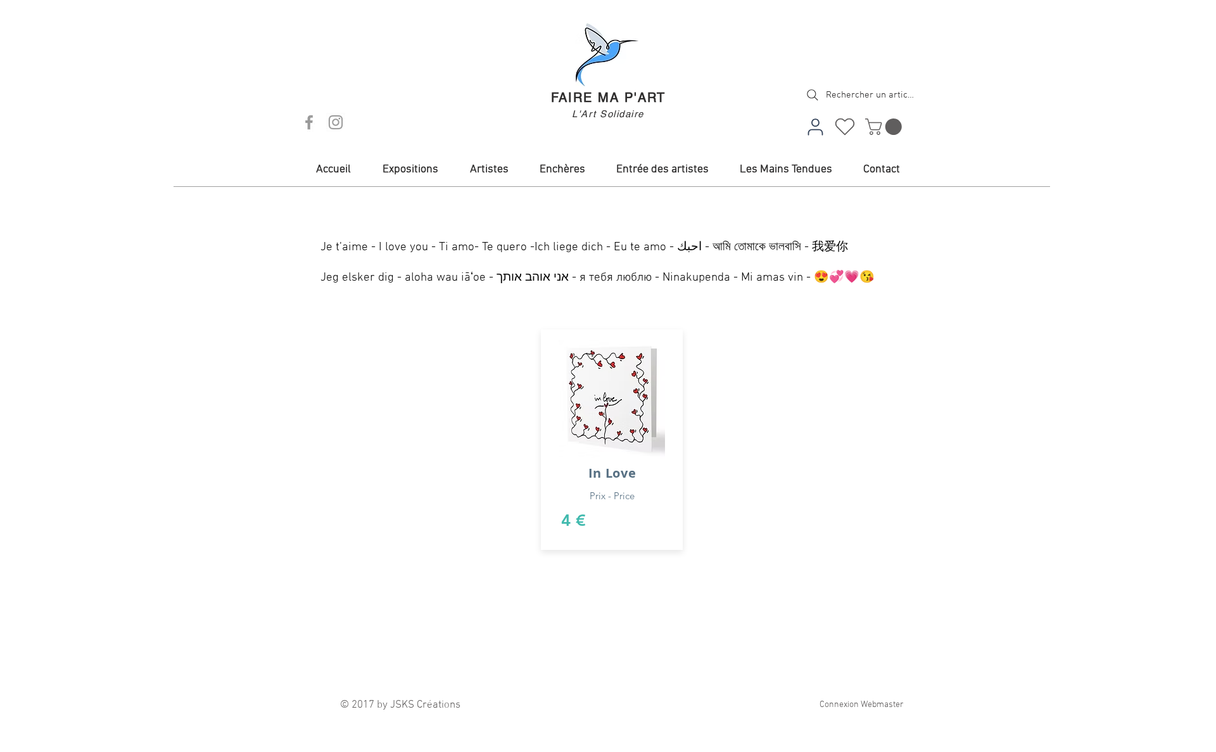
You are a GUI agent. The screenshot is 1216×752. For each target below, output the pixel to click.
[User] (815, 126)
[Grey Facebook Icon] (309, 122)
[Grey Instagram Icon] (335, 122)
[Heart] (845, 126)
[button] (885, 126)
